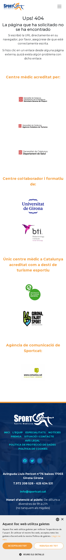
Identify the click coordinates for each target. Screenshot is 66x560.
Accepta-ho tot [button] (17, 545)
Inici (7, 432)
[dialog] (33, 537)
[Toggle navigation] (59, 6)
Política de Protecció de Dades (32, 444)
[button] (33, 554)
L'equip (18, 432)
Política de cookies (33, 448)
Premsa (16, 436)
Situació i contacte (39, 436)
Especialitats (35, 432)
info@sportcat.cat (33, 491)
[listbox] (57, 519)
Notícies (54, 432)
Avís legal (32, 440)
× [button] (62, 519)
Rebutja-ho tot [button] (49, 545)
